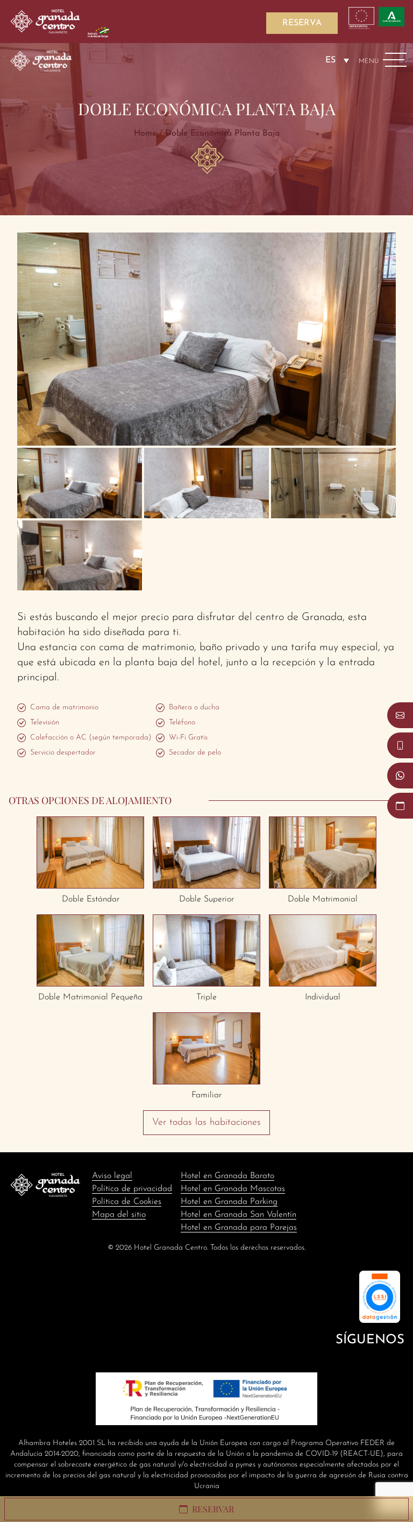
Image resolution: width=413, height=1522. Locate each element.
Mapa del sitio (119, 1214)
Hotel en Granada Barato (227, 1176)
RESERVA (302, 23)
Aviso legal (112, 1176)
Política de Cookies (126, 1201)
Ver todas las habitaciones (206, 1123)
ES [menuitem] (330, 60)
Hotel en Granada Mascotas (233, 1189)
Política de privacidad (132, 1189)
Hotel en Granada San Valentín (238, 1214)
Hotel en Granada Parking (229, 1201)
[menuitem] (337, 60)
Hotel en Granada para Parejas (239, 1227)
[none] (337, 60)
